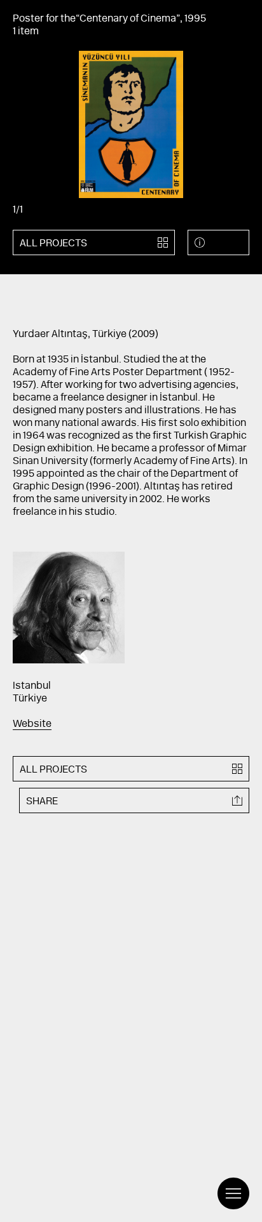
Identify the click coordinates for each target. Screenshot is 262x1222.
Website (32, 724)
